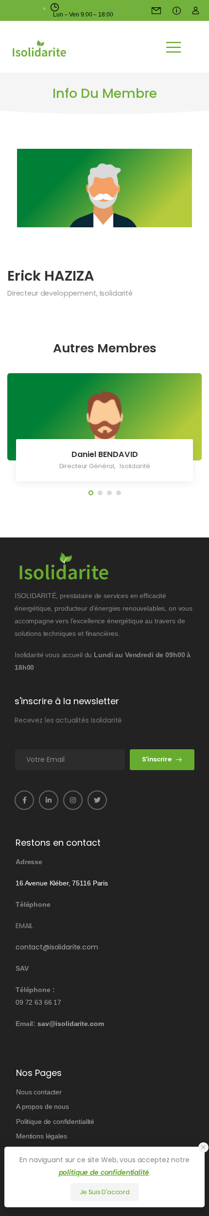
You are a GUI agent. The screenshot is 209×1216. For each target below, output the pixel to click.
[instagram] (73, 800)
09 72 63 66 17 (38, 1002)
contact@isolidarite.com (57, 947)
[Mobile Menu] (173, 47)
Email (24, 926)
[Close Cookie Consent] (203, 1147)
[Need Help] (157, 10)
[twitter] (97, 800)
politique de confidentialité (104, 1172)
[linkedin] (48, 800)
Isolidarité (116, 293)
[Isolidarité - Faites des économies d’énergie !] (39, 48)
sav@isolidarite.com (70, 1023)
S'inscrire (157, 759)
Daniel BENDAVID (104, 454)
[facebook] (24, 800)
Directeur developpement (51, 293)
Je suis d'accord (105, 1192)
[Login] (195, 10)
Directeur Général (87, 466)
